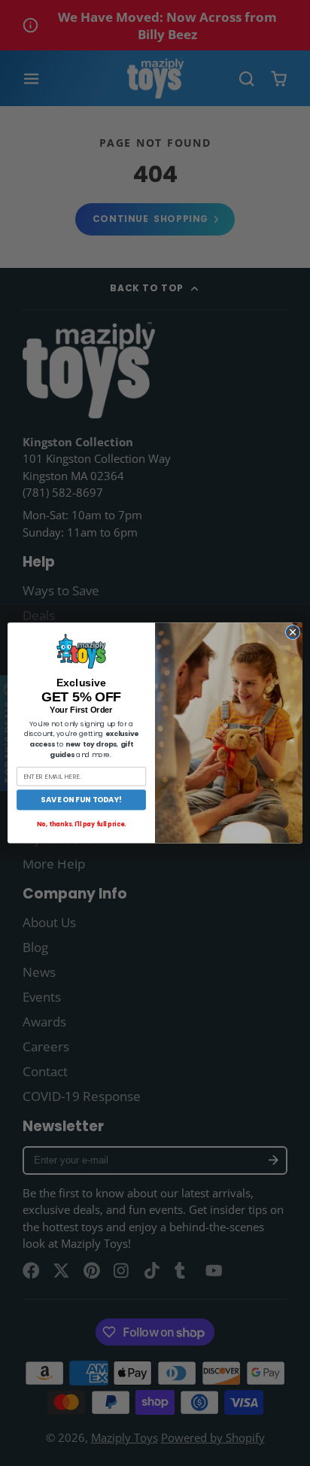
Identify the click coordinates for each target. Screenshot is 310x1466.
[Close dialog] (292, 632)
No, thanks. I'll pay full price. (81, 824)
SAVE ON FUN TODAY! (81, 800)
